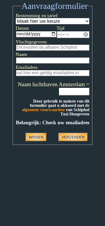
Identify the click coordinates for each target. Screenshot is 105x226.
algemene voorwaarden (43, 109)
